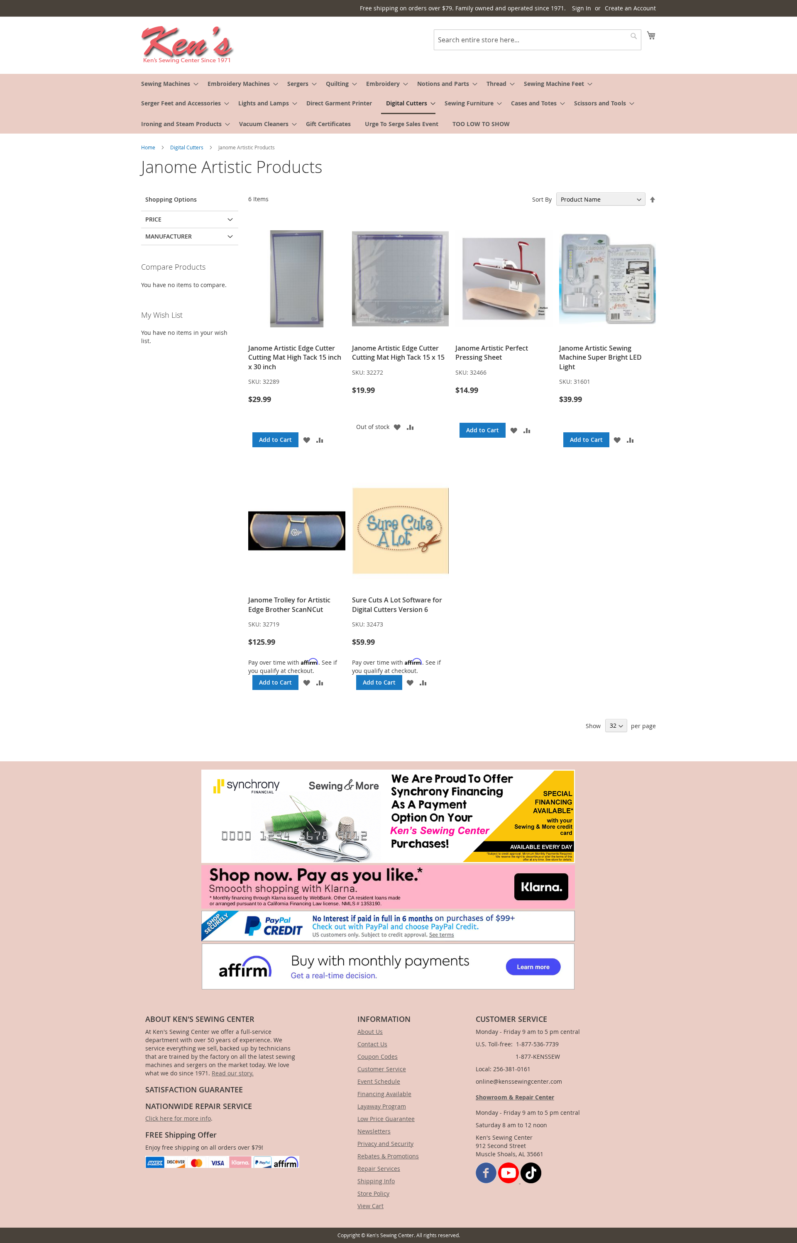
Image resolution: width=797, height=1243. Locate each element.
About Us (370, 1032)
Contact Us (372, 1044)
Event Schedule (378, 1081)
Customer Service (381, 1069)
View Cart (370, 1206)
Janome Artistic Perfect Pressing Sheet (491, 353)
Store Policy (373, 1193)
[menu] (398, 104)
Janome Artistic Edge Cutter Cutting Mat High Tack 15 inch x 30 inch (294, 357)
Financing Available (384, 1094)
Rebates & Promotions (388, 1156)
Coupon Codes (377, 1056)
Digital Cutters (187, 147)
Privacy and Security (385, 1144)
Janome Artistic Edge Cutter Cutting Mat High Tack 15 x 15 (398, 353)
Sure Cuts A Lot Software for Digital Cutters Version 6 (397, 604)
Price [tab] (153, 219)
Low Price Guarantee (386, 1119)
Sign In (581, 8)
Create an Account (630, 8)
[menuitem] (167, 83)
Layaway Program (381, 1106)
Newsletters (374, 1131)
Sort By (542, 199)
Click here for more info (178, 1118)
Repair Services (378, 1168)
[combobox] (537, 39)
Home (148, 147)
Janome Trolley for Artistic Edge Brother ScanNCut (289, 604)
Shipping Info (376, 1181)
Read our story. (233, 1073)
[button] (306, 440)
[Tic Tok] (531, 1181)
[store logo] (188, 44)
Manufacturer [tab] (168, 236)
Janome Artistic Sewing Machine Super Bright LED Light (600, 357)
